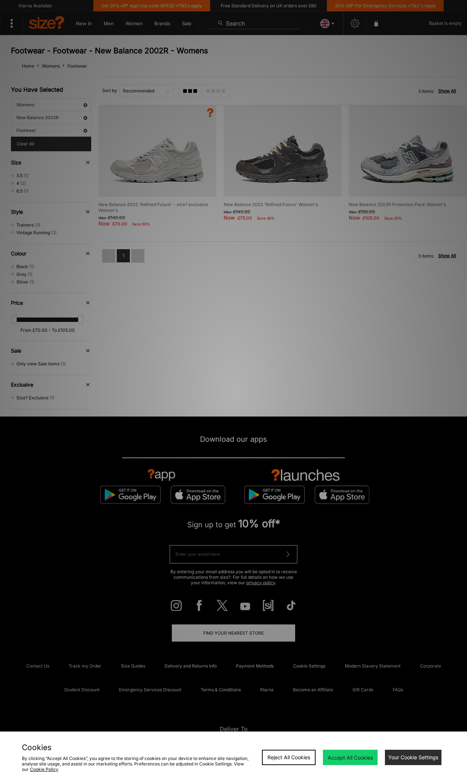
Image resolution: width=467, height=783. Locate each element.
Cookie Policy (44, 769)
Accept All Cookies (350, 758)
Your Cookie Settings (413, 757)
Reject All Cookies (288, 757)
